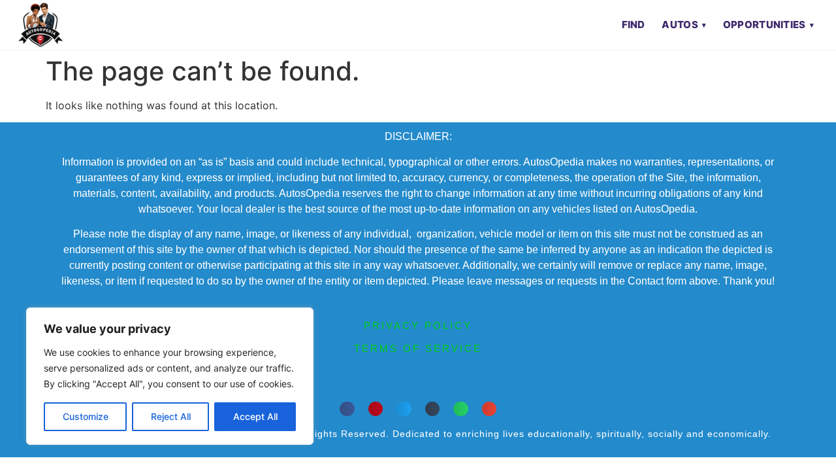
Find (633, 24)
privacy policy (418, 325)
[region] (170, 376)
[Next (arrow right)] (813, 235)
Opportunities (764, 24)
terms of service (418, 348)
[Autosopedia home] (40, 25)
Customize (85, 416)
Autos (680, 24)
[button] (347, 409)
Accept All (255, 416)
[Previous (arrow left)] (23, 235)
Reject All (171, 416)
